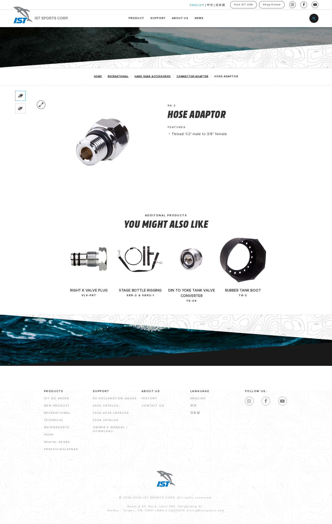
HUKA (49, 434)
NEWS (199, 18)
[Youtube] (282, 401)
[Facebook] (266, 401)
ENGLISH (197, 5)
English (198, 398)
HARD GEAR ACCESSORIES (153, 76)
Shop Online (272, 4)
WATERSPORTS (57, 427)
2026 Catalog (106, 405)
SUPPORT (158, 18)
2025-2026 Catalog (111, 413)
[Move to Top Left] (38, 518)
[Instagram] (249, 401)
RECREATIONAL (118, 76)
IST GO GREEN (56, 398)
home (98, 76)
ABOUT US (180, 18)
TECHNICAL (54, 420)
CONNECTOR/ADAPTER (192, 76)
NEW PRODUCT (57, 405)
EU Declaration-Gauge (115, 398)
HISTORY (149, 398)
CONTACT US (153, 405)
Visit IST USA (243, 4)
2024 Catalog (106, 420)
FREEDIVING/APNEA (61, 449)
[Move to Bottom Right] (41, 520)
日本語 (220, 5)
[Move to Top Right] (41, 518)
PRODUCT (136, 18)
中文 (210, 5)
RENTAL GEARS (57, 442)
